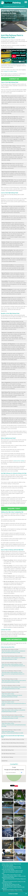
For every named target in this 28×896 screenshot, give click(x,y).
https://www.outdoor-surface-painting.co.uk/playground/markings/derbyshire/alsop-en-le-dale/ (14, 703)
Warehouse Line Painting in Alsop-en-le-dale (12, 889)
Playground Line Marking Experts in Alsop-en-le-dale (14, 881)
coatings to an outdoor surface (10, 71)
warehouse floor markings (18, 460)
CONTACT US (14, 79)
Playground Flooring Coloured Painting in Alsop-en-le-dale (14, 879)
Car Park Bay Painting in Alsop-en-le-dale (12, 866)
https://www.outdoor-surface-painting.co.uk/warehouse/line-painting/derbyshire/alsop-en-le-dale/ (14, 725)
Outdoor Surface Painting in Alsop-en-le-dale (11, 863)
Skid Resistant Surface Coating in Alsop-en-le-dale (13, 887)
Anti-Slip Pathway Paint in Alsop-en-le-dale (12, 885)
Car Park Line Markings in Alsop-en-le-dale (12, 868)
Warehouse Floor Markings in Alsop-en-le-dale (13, 891)
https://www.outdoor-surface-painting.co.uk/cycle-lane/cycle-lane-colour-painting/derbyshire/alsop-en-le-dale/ (13, 666)
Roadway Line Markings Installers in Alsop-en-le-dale (14, 876)
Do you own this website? (11, 772)
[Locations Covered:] (1, 2)
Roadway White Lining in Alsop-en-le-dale (12, 874)
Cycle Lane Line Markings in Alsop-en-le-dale (12, 872)
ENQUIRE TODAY (14, 508)
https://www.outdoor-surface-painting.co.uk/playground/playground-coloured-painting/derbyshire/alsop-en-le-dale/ (12, 695)
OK (21, 772)
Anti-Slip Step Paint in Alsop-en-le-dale (11, 884)
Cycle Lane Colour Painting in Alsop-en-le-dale (13, 870)
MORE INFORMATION (14, 639)
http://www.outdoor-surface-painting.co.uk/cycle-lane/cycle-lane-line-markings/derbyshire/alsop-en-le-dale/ (13, 674)
